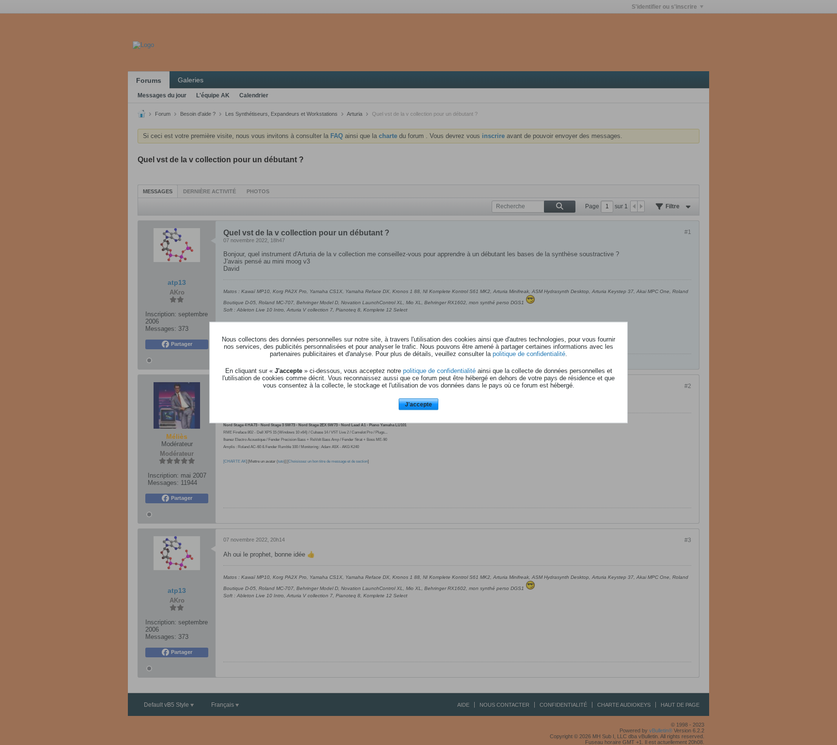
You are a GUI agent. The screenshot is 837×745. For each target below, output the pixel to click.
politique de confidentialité (529, 353)
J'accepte (418, 404)
